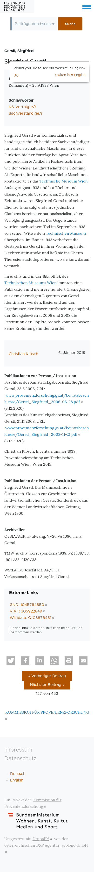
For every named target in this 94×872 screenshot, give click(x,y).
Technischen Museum (66, 233)
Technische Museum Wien (64, 181)
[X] (15, 75)
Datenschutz (20, 758)
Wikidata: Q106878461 (30, 618)
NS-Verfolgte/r (22, 107)
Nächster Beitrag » (47, 685)
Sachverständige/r (25, 113)
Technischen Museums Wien (30, 282)
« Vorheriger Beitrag (47, 676)
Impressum (18, 750)
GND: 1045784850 (27, 605)
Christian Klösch (23, 354)
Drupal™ (41, 838)
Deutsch (17, 774)
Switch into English (70, 75)
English (16, 780)
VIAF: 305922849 (26, 611)
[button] (11, 660)
